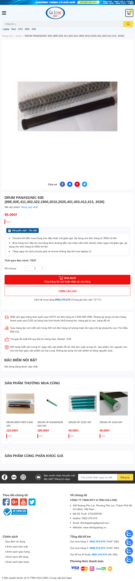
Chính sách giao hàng (17, 551)
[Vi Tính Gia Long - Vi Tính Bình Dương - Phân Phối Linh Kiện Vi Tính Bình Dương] (67, 13)
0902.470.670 (62, 299)
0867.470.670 (100, 554)
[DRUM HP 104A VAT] (114, 404)
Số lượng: (11, 268)
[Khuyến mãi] (67, 2)
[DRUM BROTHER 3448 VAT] (20, 404)
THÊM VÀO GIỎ (67, 291)
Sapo (69, 577)
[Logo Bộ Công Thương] (34, 512)
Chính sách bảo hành (17, 561)
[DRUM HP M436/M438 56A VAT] (51, 404)
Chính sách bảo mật (16, 546)
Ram (13, 29)
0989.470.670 (97, 547)
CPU (20, 29)
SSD (34, 29)
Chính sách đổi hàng (16, 556)
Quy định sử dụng (15, 541)
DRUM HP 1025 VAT (80, 422)
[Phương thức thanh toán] (91, 568)
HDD (27, 29)
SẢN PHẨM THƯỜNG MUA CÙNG (32, 383)
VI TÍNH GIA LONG (37, 577)
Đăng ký (125, 477)
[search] (128, 24)
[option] (67, 106)
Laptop (6, 29)
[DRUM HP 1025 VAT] (83, 404)
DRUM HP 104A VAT (111, 422)
